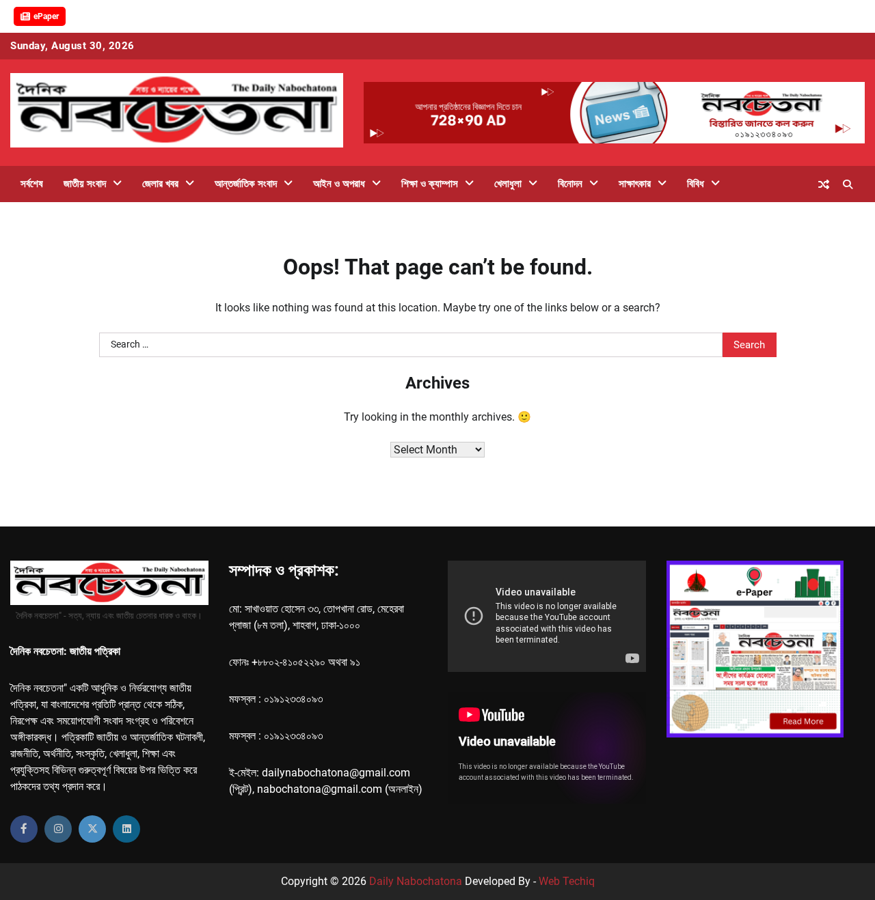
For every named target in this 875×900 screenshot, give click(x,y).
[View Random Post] (823, 184)
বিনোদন (570, 184)
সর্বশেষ (32, 184)
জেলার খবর (160, 184)
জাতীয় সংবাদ (85, 184)
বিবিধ (695, 184)
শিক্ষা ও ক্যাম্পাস (429, 184)
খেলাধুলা (508, 184)
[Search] (847, 184)
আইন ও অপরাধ (339, 184)
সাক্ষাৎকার (635, 184)
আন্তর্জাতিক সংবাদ (246, 184)
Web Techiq (567, 881)
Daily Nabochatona (415, 881)
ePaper (46, 16)
